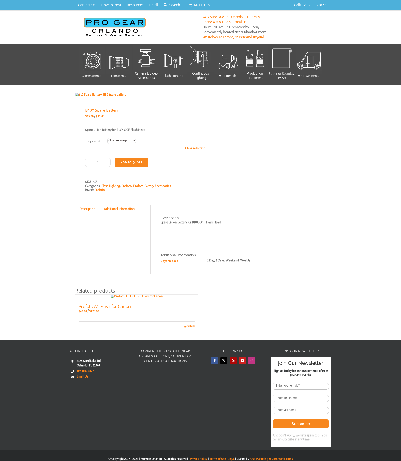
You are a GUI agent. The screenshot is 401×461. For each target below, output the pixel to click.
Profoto (126, 186)
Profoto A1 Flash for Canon (105, 306)
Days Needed (95, 141)
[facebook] (214, 360)
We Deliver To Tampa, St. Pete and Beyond (234, 37)
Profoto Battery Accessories (152, 186)
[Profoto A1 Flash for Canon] (136, 297)
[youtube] (242, 360)
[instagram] (251, 360)
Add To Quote (131, 162)
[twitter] (223, 360)
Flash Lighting (110, 186)
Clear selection (195, 149)
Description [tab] (87, 209)
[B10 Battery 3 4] (135, 95)
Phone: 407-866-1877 (217, 22)
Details (191, 326)
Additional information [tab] (119, 209)
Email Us (240, 22)
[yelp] (233, 360)
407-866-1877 (85, 371)
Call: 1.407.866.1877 (310, 5)
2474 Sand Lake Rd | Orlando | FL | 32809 (231, 17)
